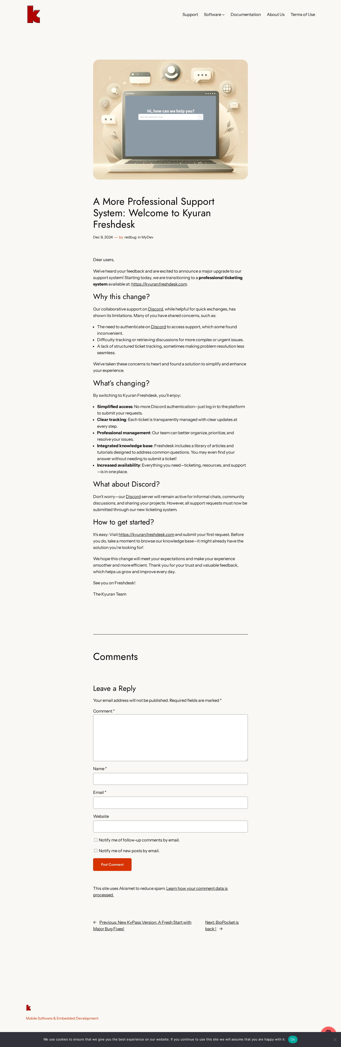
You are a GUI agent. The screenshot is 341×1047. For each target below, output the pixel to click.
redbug (131, 237)
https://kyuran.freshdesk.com (159, 284)
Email (99, 792)
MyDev (148, 237)
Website (101, 816)
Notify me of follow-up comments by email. (139, 840)
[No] (334, 1039)
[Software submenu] (223, 14)
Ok (293, 1039)
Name (100, 768)
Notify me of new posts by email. (129, 850)
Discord (155, 309)
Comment (104, 711)
